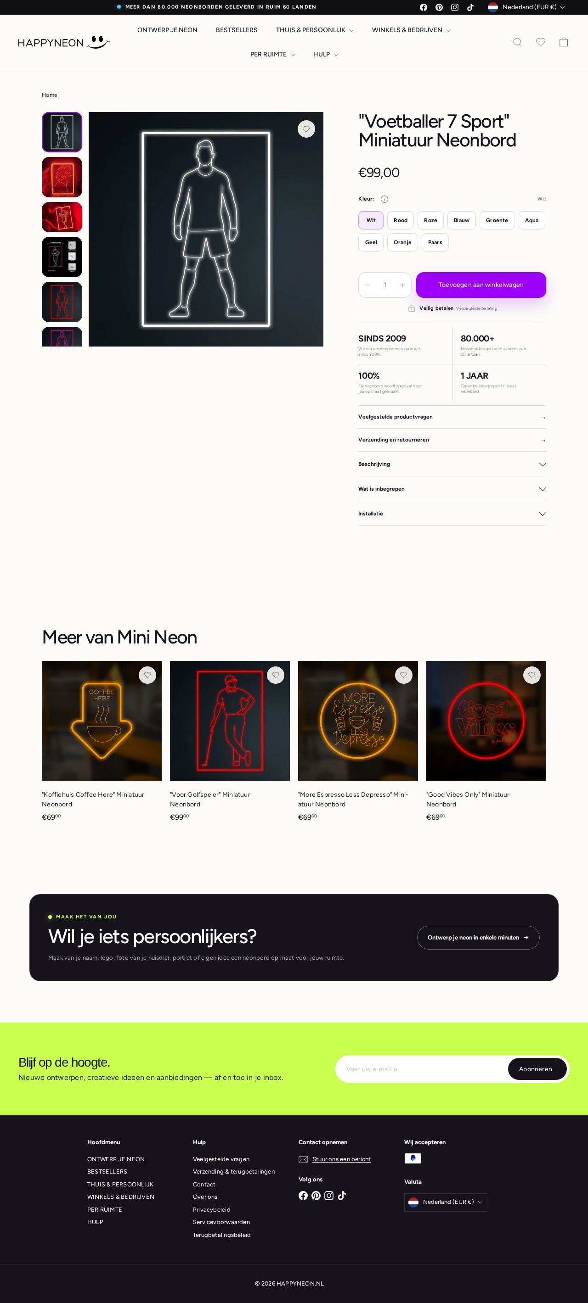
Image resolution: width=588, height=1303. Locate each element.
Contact (204, 1184)
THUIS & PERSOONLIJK (311, 30)
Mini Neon (157, 637)
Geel (371, 242)
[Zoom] (206, 229)
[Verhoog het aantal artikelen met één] (402, 285)
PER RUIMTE (269, 54)
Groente (497, 220)
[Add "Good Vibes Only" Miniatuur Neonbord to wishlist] (532, 675)
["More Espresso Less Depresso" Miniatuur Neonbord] (358, 746)
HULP (322, 54)
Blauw (461, 220)
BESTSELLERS (237, 30)
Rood (400, 220)
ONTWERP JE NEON (167, 30)
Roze (430, 220)
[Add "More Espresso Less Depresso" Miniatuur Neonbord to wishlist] (404, 675)
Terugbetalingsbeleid (222, 1234)
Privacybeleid (212, 1209)
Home (49, 95)
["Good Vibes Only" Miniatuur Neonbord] (486, 746)
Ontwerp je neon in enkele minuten (473, 937)
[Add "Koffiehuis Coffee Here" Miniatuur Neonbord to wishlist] (147, 675)
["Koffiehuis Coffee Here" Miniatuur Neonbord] (102, 746)
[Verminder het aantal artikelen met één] (367, 285)
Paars (435, 242)
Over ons (205, 1196)
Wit (371, 220)
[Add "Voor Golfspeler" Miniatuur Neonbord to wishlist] (275, 675)
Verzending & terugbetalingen (234, 1171)
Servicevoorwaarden (221, 1222)
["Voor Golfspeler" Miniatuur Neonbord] (230, 746)
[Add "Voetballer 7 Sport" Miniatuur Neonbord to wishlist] (306, 129)
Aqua (532, 220)
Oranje (402, 242)
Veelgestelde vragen (221, 1159)
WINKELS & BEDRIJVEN (408, 30)
